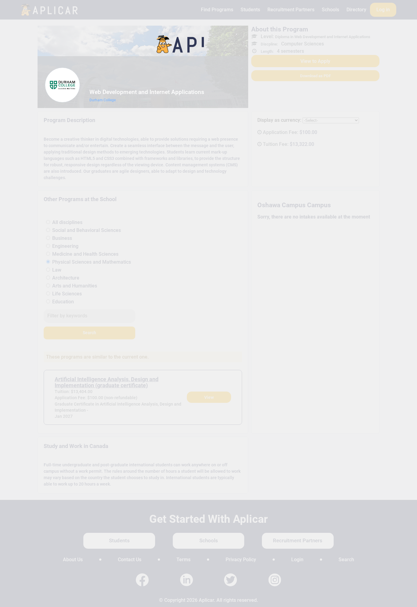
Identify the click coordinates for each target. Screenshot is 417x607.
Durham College (102, 100)
